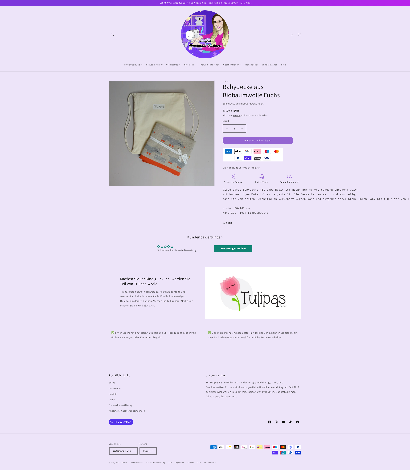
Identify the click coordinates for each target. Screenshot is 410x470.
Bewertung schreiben (233, 248)
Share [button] (229, 222)
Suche (112, 382)
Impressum (115, 388)
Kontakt (113, 394)
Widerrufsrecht (137, 463)
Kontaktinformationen (206, 463)
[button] (112, 34)
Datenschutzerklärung (120, 405)
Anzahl (226, 121)
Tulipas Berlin (121, 463)
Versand (236, 115)
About (112, 399)
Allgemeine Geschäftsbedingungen (127, 410)
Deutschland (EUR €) (122, 451)
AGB (170, 463)
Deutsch (147, 451)
